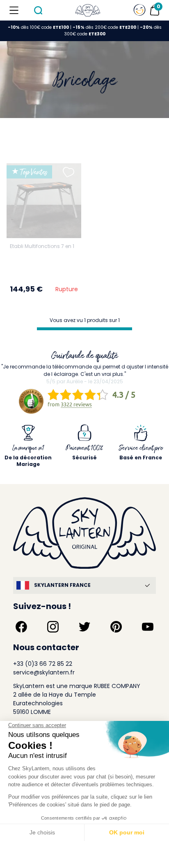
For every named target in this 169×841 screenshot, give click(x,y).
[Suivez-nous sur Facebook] (21, 627)
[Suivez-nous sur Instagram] (53, 627)
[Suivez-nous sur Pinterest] (116, 627)
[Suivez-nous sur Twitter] (84, 627)
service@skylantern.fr (44, 672)
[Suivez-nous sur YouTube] (147, 627)
